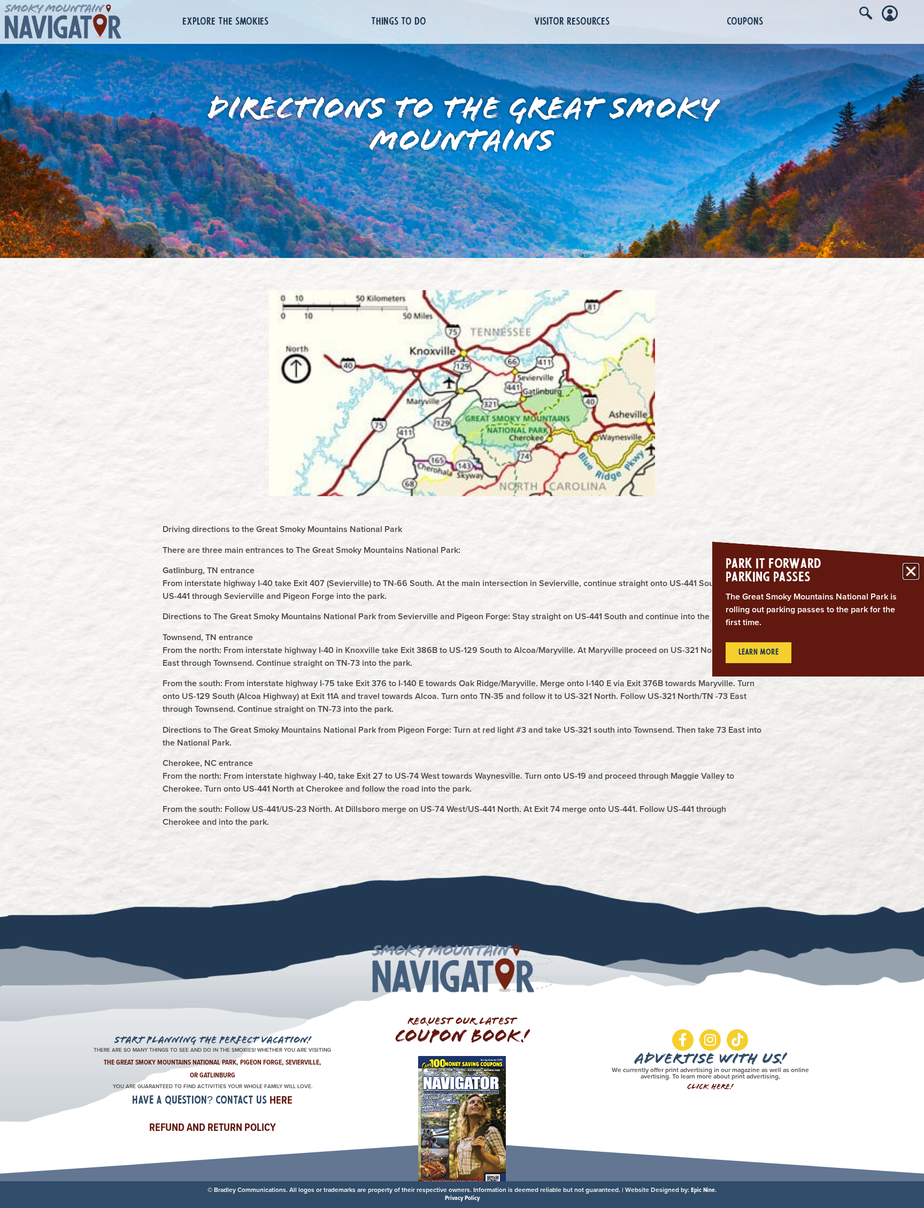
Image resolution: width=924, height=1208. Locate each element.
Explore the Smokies (225, 22)
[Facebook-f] (683, 1040)
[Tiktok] (737, 1040)
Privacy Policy (462, 1198)
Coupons (745, 22)
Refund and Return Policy (212, 1127)
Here (281, 1100)
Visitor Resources (572, 22)
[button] (911, 571)
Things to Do (398, 22)
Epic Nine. (704, 1190)
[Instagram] (710, 1040)
